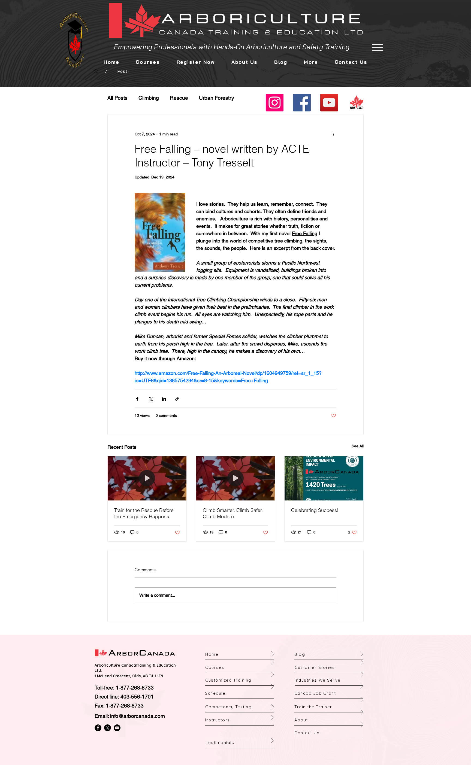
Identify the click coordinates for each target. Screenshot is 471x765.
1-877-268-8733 (135, 688)
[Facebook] (302, 102)
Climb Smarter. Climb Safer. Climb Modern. (233, 513)
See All (358, 446)
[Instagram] (274, 102)
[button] (244, 62)
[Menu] (377, 47)
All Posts (117, 98)
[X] (107, 727)
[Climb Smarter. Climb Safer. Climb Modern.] (235, 478)
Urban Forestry (216, 98)
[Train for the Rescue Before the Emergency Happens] (147, 478)
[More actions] (333, 134)
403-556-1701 (137, 697)
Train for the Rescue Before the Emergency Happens (144, 513)
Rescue (179, 98)
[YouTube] (329, 102)
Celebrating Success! (315, 510)
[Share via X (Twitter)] (150, 398)
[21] (356, 102)
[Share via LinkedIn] (164, 398)
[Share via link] (177, 398)
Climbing (148, 98)
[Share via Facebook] (137, 398)
